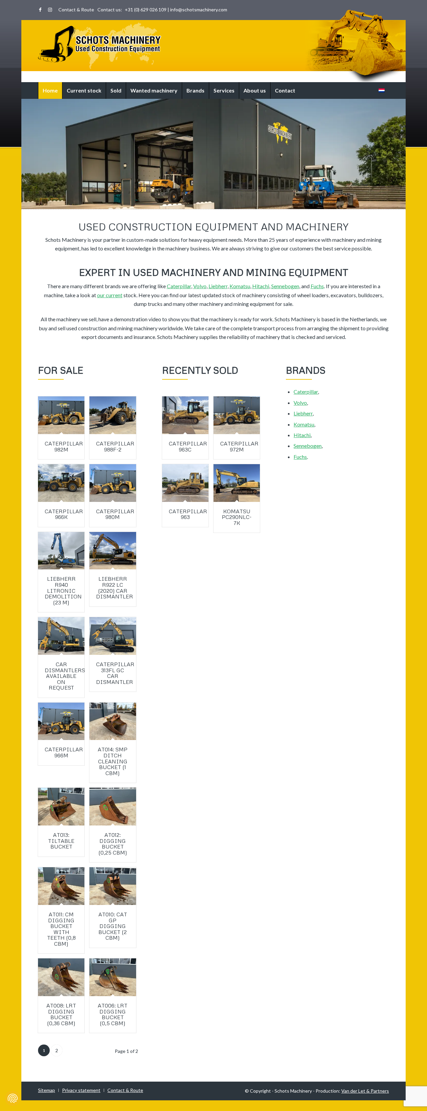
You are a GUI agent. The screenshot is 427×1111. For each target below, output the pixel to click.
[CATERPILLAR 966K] (61, 483)
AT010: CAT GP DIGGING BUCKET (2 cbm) (112, 926)
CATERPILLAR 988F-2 (115, 446)
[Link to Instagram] (50, 10)
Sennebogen (285, 286)
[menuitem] (74, 9)
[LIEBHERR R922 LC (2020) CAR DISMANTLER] (112, 551)
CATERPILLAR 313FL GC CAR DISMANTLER (115, 673)
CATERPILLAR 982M (64, 446)
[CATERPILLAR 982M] (61, 415)
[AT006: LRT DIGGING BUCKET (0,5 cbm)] (112, 977)
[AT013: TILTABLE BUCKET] (61, 806)
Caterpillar (179, 286)
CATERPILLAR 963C (188, 446)
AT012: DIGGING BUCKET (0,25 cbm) (112, 843)
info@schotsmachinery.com (198, 9)
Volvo (199, 286)
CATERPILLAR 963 (188, 514)
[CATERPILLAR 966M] (61, 721)
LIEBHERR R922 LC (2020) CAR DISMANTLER (114, 587)
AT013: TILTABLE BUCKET (61, 840)
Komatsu (240, 286)
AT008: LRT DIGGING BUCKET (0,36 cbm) (61, 1014)
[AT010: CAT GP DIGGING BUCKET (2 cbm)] (112, 886)
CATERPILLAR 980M (115, 514)
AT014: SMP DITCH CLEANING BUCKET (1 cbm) (112, 761)
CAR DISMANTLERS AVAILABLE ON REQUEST (65, 676)
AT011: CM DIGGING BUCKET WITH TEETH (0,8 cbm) (61, 929)
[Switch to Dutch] (381, 90)
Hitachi (260, 286)
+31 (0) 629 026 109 (145, 9)
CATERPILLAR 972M (239, 446)
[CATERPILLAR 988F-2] (112, 415)
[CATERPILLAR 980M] (112, 483)
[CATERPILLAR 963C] (185, 415)
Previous (27, 199)
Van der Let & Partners (365, 1091)
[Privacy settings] (12, 1098)
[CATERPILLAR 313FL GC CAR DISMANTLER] (112, 636)
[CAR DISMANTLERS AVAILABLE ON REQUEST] (61, 636)
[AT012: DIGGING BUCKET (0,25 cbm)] (112, 806)
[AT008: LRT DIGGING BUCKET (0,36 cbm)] (61, 977)
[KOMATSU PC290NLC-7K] (237, 483)
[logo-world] (99, 45)
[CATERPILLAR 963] (185, 483)
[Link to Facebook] (40, 10)
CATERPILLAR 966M (64, 752)
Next (400, 199)
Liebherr (218, 286)
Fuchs (317, 286)
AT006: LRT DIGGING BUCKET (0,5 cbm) (112, 1014)
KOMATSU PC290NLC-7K (237, 517)
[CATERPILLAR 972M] (237, 415)
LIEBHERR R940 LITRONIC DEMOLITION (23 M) (63, 590)
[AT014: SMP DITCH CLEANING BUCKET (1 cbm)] (112, 721)
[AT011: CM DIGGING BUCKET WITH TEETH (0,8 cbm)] (61, 886)
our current (109, 295)
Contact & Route (76, 9)
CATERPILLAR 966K (64, 514)
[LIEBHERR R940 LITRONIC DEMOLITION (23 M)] (61, 551)
